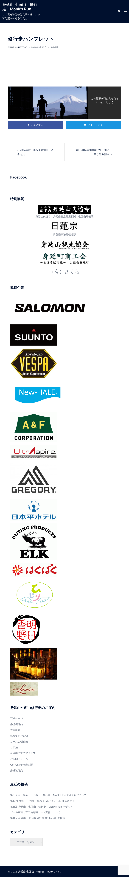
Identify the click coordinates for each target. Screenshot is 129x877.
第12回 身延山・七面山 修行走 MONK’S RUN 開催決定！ (42, 800)
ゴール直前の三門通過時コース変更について (35, 812)
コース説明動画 (19, 741)
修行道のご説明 (19, 735)
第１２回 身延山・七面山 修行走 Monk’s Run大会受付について (48, 795)
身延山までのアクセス (22, 753)
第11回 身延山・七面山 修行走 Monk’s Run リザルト (41, 806)
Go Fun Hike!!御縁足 (22, 764)
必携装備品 (16, 724)
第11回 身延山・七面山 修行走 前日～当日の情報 (37, 818)
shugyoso (21, 47)
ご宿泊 (14, 747)
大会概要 (54, 47)
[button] (119, 11)
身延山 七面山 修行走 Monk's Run (19, 6)
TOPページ (16, 718)
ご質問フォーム (19, 758)
